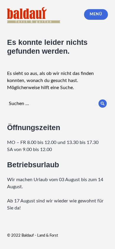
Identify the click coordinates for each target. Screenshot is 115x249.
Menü (96, 14)
